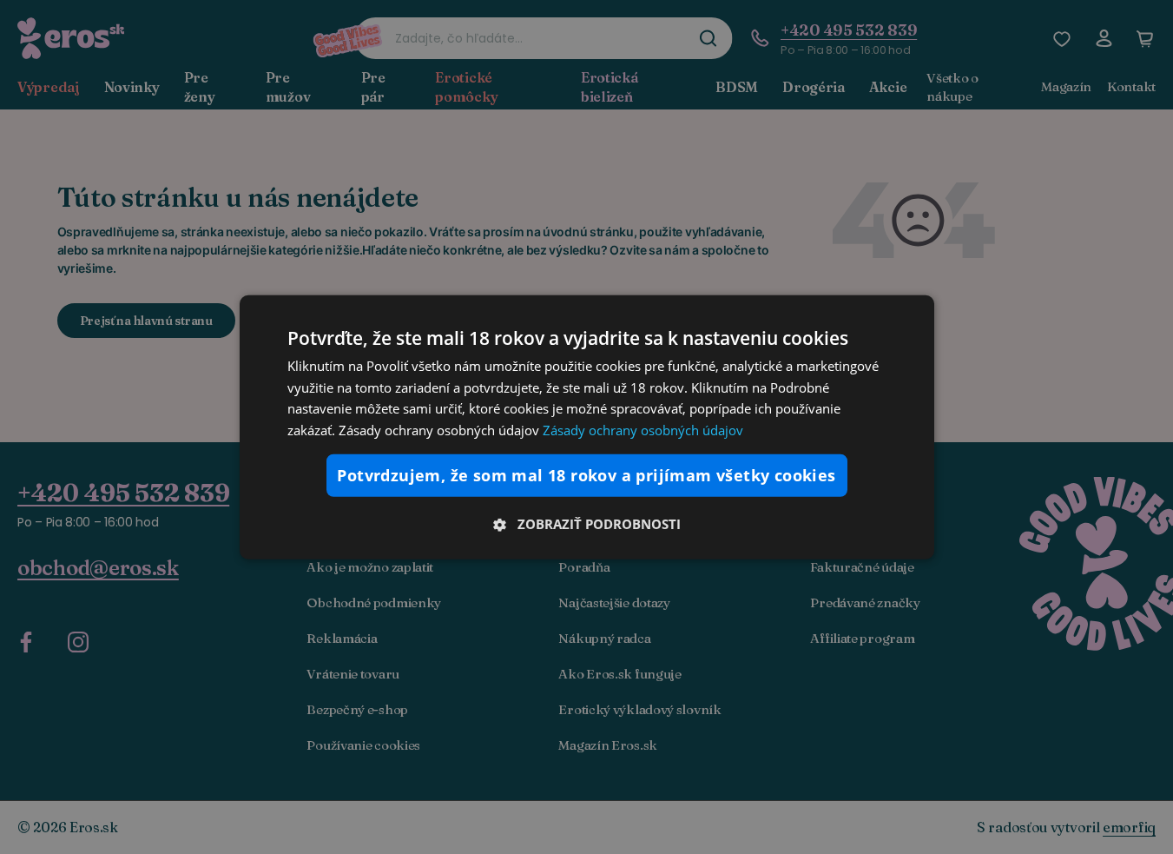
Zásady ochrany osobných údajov (643, 430)
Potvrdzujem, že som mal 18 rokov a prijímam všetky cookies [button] (586, 475)
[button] (586, 523)
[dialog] (587, 427)
